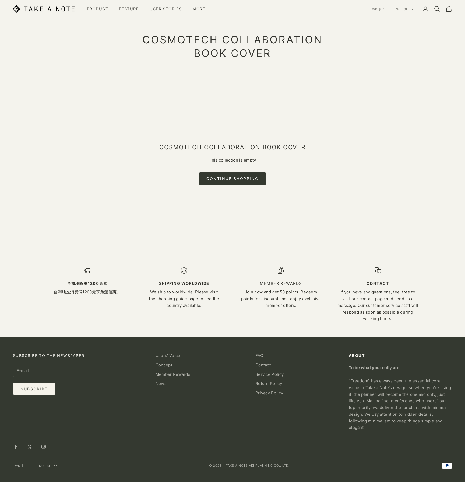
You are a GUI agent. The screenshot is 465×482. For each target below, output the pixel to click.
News (161, 383)
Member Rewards (173, 374)
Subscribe (34, 389)
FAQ (259, 355)
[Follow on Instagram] (43, 446)
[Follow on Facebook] (15, 446)
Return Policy (268, 383)
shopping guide (172, 298)
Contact (263, 364)
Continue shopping (232, 178)
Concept (164, 364)
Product (97, 8)
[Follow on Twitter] (29, 446)
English (401, 9)
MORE (198, 8)
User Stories (166, 8)
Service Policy (269, 374)
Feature (129, 8)
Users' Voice (168, 355)
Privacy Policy (269, 393)
